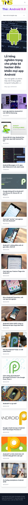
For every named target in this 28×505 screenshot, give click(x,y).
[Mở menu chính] (25, 2)
